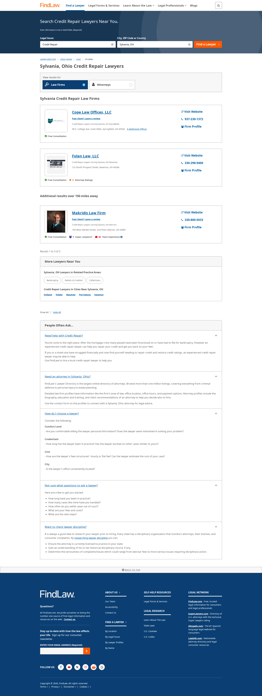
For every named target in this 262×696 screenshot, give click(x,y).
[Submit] (86, 651)
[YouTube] (69, 667)
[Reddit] (94, 667)
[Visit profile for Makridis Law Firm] (56, 221)
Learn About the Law (154, 619)
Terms (43, 686)
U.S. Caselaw (150, 631)
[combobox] (78, 44)
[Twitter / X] (77, 667)
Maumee (70, 294)
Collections (94, 280)
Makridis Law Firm (89, 212)
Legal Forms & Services (155, 601)
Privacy (55, 686)
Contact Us (110, 612)
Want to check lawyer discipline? (66, 527)
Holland (48, 294)
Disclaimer (69, 686)
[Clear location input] (189, 44)
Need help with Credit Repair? (64, 335)
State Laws (149, 625)
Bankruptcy (52, 280)
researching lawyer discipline (91, 538)
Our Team (110, 601)
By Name (109, 648)
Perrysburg (85, 294)
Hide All (57, 312)
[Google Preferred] (102, 667)
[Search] (218, 5)
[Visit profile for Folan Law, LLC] (56, 165)
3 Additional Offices (137, 129)
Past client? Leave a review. (86, 118)
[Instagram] (85, 667)
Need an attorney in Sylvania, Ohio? (68, 376)
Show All (44, 312)
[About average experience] (121, 237)
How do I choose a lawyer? (62, 413)
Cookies (84, 686)
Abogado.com (195, 626)
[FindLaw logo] (51, 5)
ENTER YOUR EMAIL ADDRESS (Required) (61, 645)
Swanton (99, 294)
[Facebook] (61, 667)
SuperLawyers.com (198, 613)
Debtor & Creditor (74, 280)
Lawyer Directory (48, 59)
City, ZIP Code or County (131, 38)
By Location (111, 631)
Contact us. (70, 619)
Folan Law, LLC (85, 155)
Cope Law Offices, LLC (91, 112)
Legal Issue (47, 38)
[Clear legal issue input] (112, 44)
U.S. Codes (149, 636)
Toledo (59, 294)
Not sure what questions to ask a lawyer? (71, 485)
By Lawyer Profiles (114, 642)
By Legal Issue (112, 636)
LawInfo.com (195, 638)
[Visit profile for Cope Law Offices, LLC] (56, 121)
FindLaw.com (195, 601)
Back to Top (132, 569)
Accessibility (111, 607)
